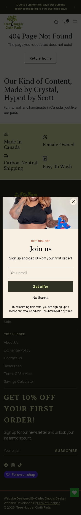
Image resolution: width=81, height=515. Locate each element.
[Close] (73, 201)
